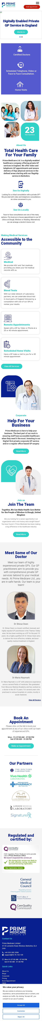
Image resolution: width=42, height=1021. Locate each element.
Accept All (21, 1005)
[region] (21, 1002)
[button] (20, 36)
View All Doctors (35, 700)
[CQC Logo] (11, 851)
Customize (21, 1011)
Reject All (21, 1017)
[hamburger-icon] (37, 3)
